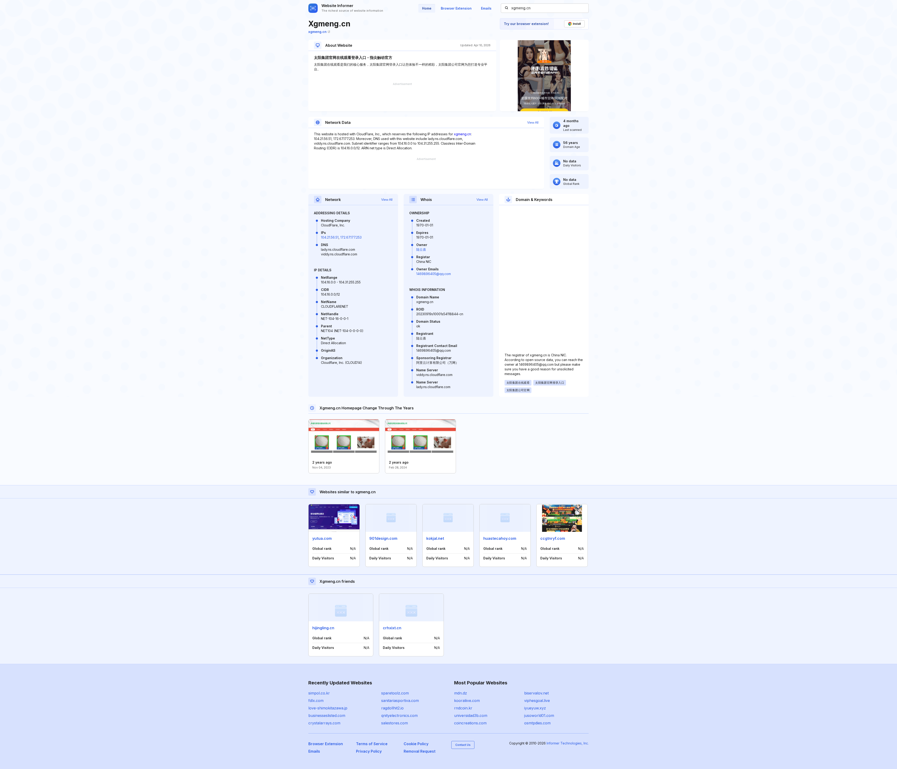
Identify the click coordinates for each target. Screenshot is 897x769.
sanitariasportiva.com (400, 700)
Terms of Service (372, 743)
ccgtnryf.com (552, 538)
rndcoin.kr (463, 708)
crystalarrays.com (324, 723)
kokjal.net (435, 538)
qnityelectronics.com (399, 715)
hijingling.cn (323, 628)
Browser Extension (456, 8)
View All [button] (532, 122)
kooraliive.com (467, 700)
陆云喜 (421, 249)
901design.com (383, 538)
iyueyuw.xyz (535, 708)
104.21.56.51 (329, 237)
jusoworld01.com (539, 715)
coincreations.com (470, 723)
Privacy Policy (369, 751)
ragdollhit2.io (392, 708)
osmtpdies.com (537, 723)
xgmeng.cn (317, 32)
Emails (486, 8)
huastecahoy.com (499, 538)
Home (426, 8)
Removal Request (419, 751)
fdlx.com (316, 700)
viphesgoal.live (537, 700)
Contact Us (462, 745)
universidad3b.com (470, 715)
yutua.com (322, 538)
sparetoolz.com (395, 693)
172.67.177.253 (351, 237)
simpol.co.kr (319, 693)
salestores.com (394, 723)
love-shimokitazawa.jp (327, 708)
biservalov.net (536, 693)
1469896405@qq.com (433, 274)
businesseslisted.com (326, 715)
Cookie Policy (416, 743)
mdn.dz (460, 693)
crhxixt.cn (392, 628)
